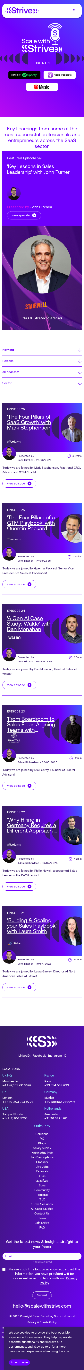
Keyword (8, 350)
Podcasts (42, 1195)
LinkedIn (24, 1056)
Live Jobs (42, 1167)
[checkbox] (3, 1269)
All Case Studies (42, 1209)
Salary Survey (42, 1148)
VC (42, 1139)
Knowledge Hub (42, 1153)
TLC (42, 1199)
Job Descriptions (42, 1157)
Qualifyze (42, 1181)
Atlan (42, 1176)
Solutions (42, 1134)
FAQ (42, 1227)
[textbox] (42, 1256)
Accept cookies (19, 1362)
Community (42, 1190)
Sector (7, 383)
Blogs (42, 1143)
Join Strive (42, 1223)
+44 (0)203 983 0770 (17, 1102)
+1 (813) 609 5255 (15, 1118)
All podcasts (10, 372)
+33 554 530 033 (56, 1085)
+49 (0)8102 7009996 (59, 1102)
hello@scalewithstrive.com (42, 1306)
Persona (7, 361)
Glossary (42, 1162)
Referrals (42, 1171)
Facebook (39, 1056)
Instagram (55, 1056)
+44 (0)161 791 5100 (16, 1085)
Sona (42, 1185)
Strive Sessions (42, 1204)
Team (42, 1218)
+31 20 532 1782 (56, 1118)
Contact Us (42, 1213)
